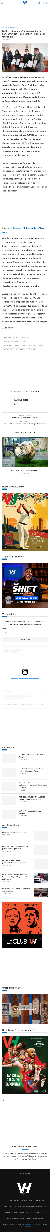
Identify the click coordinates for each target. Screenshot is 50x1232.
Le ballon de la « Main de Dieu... (25, 471)
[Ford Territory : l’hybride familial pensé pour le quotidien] (41, 850)
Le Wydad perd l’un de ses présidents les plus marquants (14, 861)
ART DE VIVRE (30, 1213)
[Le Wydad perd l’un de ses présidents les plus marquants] (41, 864)
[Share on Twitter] (33, 392)
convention (8, 337)
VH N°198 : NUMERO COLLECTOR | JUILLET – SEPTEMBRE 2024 (32, 798)
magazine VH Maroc (31, 1224)
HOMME (23, 1219)
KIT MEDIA (40, 1201)
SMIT (24, 345)
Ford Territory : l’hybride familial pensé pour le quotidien (15, 847)
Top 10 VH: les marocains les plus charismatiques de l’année (32, 770)
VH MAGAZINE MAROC (35, 1219)
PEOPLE (10, 1219)
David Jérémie (21, 400)
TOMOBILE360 (41, 1207)
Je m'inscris (25, 640)
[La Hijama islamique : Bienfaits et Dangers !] (9, 758)
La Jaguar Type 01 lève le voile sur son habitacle (16, 890)
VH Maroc (19, 349)
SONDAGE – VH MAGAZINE (14, 1213)
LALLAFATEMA (19, 1207)
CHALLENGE (8, 1207)
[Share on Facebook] (31, 391)
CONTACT (23, 1201)
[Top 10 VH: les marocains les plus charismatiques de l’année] (9, 772)
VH (40, 345)
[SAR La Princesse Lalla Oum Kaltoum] (9, 814)
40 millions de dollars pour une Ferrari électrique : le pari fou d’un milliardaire (15, 877)
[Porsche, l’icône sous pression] (41, 836)
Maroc (25, 341)
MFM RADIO (30, 1207)
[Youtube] (47, 3)
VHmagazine (31, 349)
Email (4, 628)
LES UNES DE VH (12, 1201)
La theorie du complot (25, 1009)
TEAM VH (31, 1201)
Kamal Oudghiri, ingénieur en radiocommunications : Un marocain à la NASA (33, 785)
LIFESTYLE (41, 1213)
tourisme (32, 345)
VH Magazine (8, 349)
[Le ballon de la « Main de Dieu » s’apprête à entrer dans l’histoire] (25, 452)
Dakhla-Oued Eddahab (11, 341)
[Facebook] (36, 3)
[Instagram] (43, 3)
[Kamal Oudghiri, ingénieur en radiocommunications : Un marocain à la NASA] (9, 786)
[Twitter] (39, 3)
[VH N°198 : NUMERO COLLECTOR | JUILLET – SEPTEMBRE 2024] (9, 800)
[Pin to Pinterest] (36, 391)
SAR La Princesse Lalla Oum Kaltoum (30, 812)
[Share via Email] (38, 391)
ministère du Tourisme (11, 345)
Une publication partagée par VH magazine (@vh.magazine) (26, 704)
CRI (17, 337)
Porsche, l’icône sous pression (14, 832)
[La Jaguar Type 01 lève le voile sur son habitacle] (41, 892)
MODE (16, 1219)
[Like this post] (28, 391)
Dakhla (24, 337)
